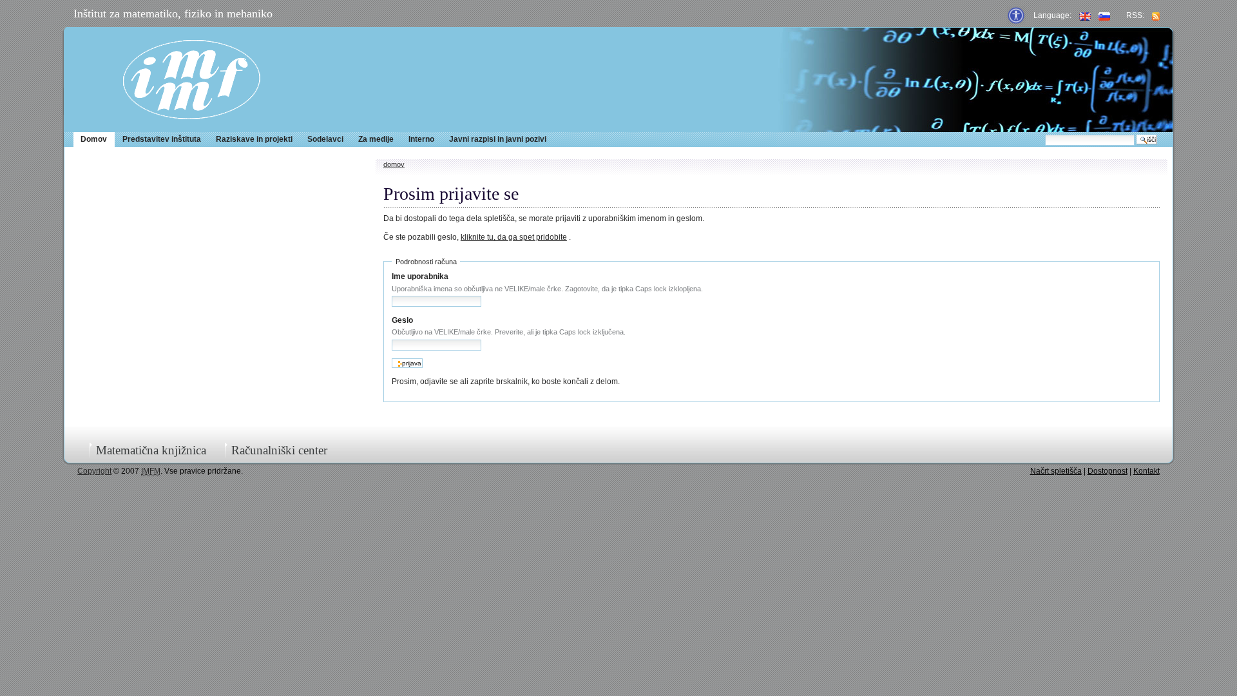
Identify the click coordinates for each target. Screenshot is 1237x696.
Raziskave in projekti (254, 139)
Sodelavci (325, 139)
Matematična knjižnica (151, 450)
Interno (421, 139)
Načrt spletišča (1056, 471)
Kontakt (1146, 471)
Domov (94, 139)
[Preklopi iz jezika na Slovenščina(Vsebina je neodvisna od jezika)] (1104, 15)
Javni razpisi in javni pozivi (497, 139)
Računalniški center (279, 450)
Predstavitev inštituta (161, 139)
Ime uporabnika (420, 276)
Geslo (402, 320)
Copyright (94, 471)
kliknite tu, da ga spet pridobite (514, 237)
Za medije (376, 139)
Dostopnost (1107, 471)
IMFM (191, 79)
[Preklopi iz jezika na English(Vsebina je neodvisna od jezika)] (1085, 15)
